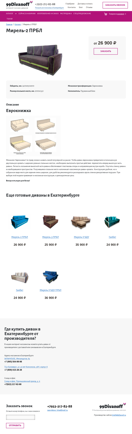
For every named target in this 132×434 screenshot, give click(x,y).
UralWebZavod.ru (119, 415)
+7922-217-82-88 (45, 4)
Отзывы (89, 7)
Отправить (15, 425)
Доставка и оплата (85, 4)
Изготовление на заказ (48, 14)
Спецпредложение (82, 14)
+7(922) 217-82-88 (12, 384)
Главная (9, 24)
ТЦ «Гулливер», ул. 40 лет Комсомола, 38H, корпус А (26, 367)
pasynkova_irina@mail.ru (57, 410)
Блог (81, 7)
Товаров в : (117, 14)
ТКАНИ (10, 19)
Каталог (9, 14)
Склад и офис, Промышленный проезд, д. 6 (22, 381)
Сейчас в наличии (27, 14)
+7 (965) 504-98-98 (13, 362)
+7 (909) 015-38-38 (13, 370)
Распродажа (66, 14)
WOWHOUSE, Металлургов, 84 (17, 359)
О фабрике (69, 4)
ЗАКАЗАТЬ (105, 51)
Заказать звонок (115, 5)
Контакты (72, 7)
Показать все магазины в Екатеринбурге (49, 8)
